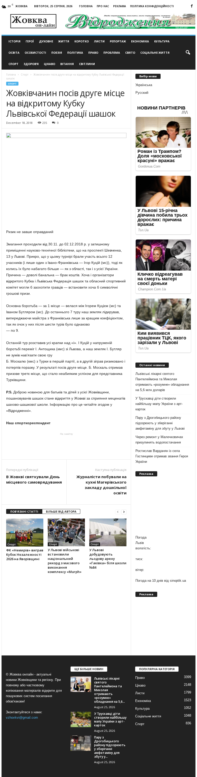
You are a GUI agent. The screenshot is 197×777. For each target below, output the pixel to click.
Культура (162, 41)
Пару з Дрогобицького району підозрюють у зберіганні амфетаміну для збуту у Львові (160, 423)
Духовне (46, 41)
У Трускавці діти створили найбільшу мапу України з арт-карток (159, 403)
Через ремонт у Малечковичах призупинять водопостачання (159, 439)
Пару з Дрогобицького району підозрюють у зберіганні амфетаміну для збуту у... (109, 747)
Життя (63, 41)
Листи (99, 41)
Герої (30, 41)
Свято (130, 52)
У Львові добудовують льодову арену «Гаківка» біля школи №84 (107, 559)
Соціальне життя (155, 52)
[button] (187, 52)
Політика (75, 52)
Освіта (13, 52)
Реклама (119, 6)
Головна (86, 6)
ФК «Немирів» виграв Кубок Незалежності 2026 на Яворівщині (24, 554)
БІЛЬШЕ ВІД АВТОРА (61, 511)
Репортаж (118, 41)
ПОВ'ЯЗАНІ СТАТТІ (24, 511)
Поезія (56, 52)
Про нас (103, 6)
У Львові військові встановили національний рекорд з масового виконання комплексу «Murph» (65, 561)
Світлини (87, 64)
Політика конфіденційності (152, 6)
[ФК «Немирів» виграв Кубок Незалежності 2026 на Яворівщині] (24, 533)
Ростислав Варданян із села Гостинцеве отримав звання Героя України (161, 456)
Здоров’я (31, 64)
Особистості (35, 52)
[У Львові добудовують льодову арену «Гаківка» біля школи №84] (107, 532)
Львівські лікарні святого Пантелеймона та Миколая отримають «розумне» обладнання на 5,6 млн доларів (162, 382)
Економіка (140, 41)
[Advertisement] (66, 446)
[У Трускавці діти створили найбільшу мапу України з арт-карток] (81, 719)
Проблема (111, 52)
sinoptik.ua (178, 580)
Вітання (67, 64)
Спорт (13, 64)
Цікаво (49, 64)
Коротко (81, 41)
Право (93, 52)
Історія (14, 41)
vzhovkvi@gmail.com (22, 717)
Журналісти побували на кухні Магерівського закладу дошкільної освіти (101, 484)
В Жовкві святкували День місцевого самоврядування (34, 479)
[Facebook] (192, 6)
